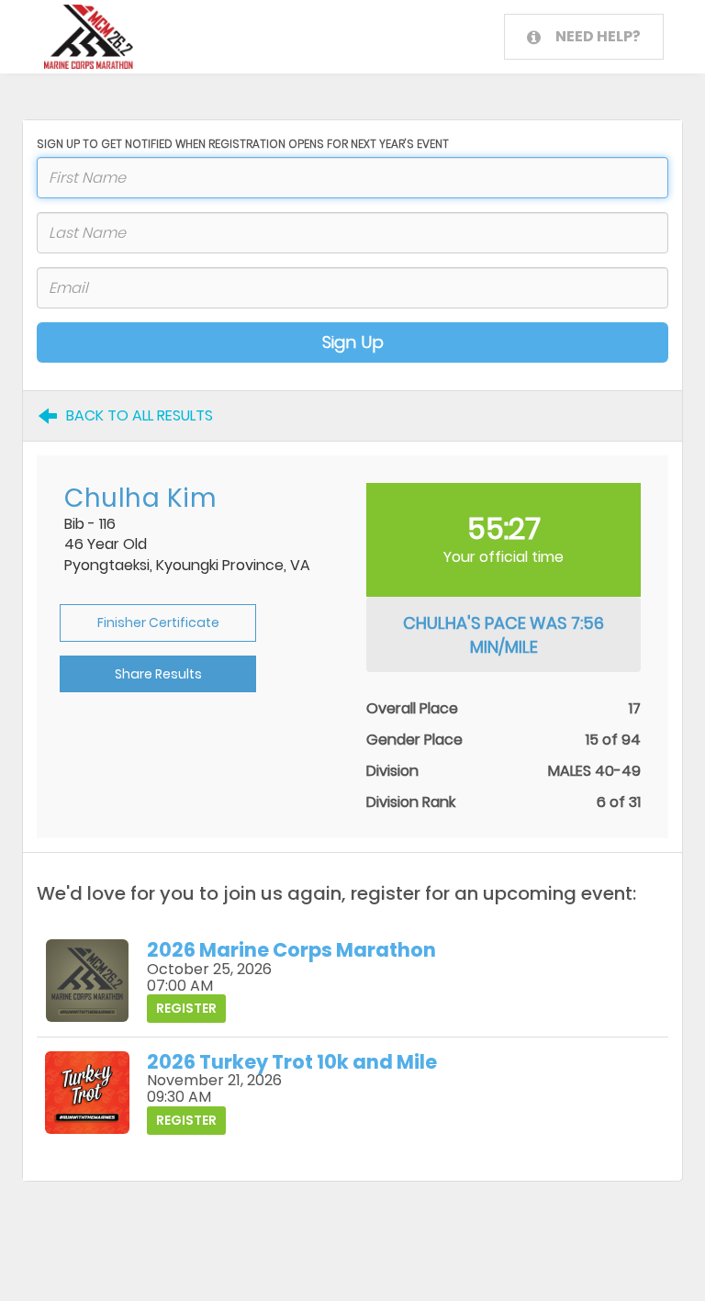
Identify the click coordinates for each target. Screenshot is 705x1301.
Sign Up (353, 342)
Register (186, 1008)
